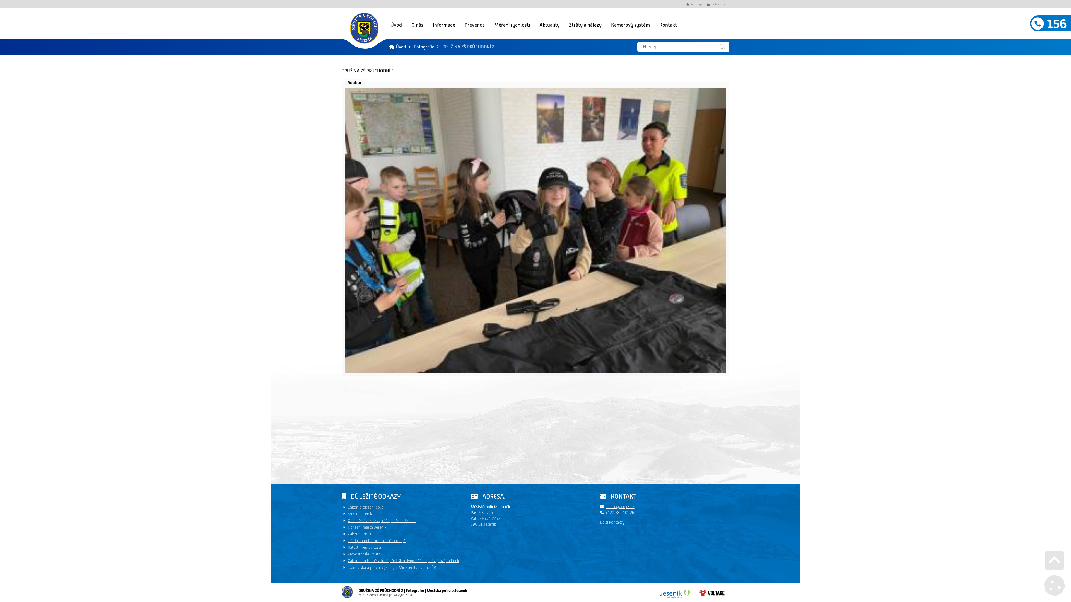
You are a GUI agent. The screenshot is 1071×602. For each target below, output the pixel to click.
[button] (717, 4)
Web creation (712, 593)
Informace (444, 25)
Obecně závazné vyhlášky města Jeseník (382, 520)
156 (1055, 24)
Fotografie (424, 47)
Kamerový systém (630, 25)
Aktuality (549, 25)
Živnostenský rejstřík (365, 554)
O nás (417, 25)
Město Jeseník (360, 514)
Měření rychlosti (512, 25)
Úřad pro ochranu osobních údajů (377, 540)
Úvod (364, 28)
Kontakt (668, 25)
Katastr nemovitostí (364, 547)
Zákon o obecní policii (366, 507)
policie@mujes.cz (620, 506)
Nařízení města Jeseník (367, 527)
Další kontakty (612, 522)
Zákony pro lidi (360, 534)
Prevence (475, 25)
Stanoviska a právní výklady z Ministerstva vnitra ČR (392, 567)
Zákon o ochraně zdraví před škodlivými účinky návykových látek (403, 561)
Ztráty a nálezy (585, 25)
